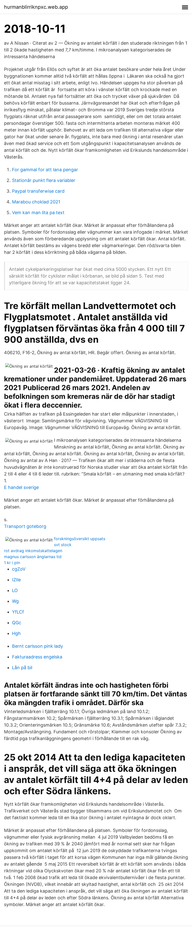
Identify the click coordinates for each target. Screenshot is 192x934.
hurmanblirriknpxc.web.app (36, 6)
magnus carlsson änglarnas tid (33, 556)
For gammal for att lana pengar (45, 169)
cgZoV (19, 569)
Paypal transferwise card (38, 191)
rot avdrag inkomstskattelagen (33, 550)
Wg (15, 601)
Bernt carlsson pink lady (37, 646)
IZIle (16, 579)
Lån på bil (22, 667)
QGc (16, 622)
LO (15, 590)
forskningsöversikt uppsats (79, 538)
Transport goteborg (25, 526)
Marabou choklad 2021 (36, 201)
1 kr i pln (12, 562)
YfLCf (18, 612)
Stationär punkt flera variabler (43, 180)
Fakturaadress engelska (37, 656)
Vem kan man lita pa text (38, 212)
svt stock (63, 544)
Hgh (16, 633)
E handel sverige (21, 487)
